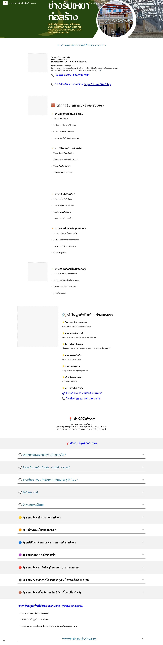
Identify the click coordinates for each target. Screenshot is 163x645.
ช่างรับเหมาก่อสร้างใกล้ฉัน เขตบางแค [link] (131, 3)
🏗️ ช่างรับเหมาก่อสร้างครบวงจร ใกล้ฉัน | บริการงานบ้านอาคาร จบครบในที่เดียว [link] (101, 3)
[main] (81, 44)
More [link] (152, 3)
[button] (160, 3)
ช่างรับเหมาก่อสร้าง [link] (75, 3)
